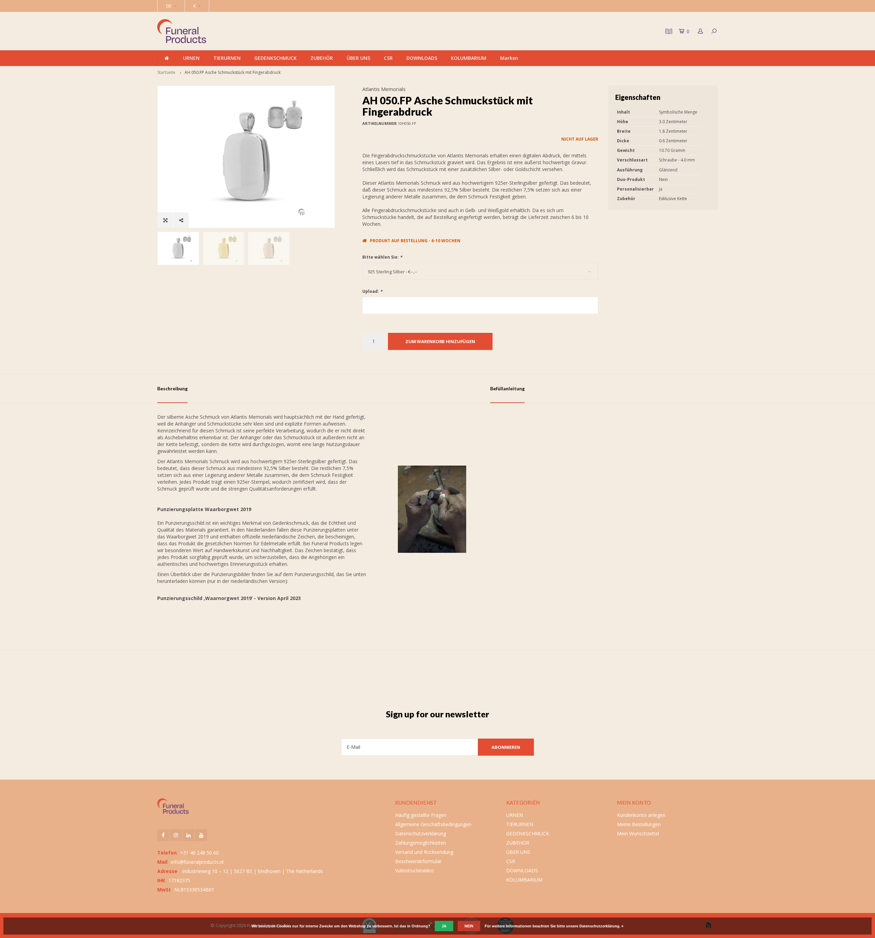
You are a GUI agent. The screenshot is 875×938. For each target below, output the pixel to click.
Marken (509, 58)
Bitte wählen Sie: (382, 257)
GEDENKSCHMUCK (275, 58)
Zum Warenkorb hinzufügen (440, 341)
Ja (444, 926)
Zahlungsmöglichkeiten (420, 842)
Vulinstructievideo (414, 870)
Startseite (166, 72)
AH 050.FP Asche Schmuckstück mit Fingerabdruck (233, 72)
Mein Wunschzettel (638, 833)
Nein (469, 926)
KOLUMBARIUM (468, 58)
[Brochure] (668, 31)
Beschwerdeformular (418, 861)
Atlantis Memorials (384, 89)
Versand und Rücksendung (424, 852)
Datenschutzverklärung (420, 833)
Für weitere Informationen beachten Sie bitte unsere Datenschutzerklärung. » (554, 926)
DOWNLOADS (421, 58)
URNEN (191, 58)
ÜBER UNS (358, 58)
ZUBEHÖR (321, 58)
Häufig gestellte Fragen (420, 815)
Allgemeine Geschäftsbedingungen (433, 824)
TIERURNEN (227, 58)
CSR (388, 58)
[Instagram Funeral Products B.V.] (176, 835)
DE (169, 6)
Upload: (372, 291)
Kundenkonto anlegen (641, 815)
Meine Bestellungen (639, 824)
